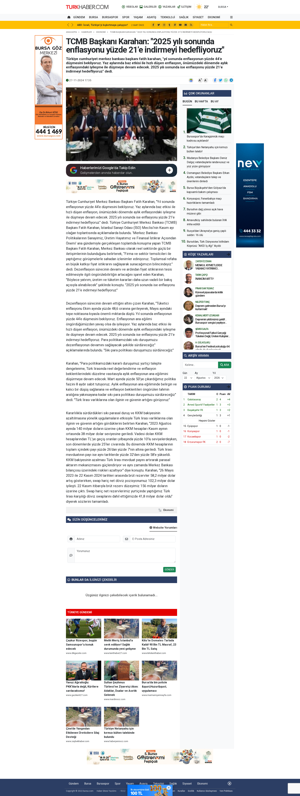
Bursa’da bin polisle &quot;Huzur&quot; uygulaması (154, 686)
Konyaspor (194, 431)
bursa (222, 7)
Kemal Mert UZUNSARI (207, 315)
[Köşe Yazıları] (188, 265)
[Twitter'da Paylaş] (220, 80)
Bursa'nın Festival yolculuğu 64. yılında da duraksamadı (212, 348)
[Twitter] (158, 25)
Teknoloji (167, 17)
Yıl (214, 373)
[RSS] (191, 25)
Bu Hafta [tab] (201, 101)
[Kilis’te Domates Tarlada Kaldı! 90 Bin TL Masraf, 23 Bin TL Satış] (159, 628)
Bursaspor (110, 17)
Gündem (79, 17)
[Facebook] (153, 25)
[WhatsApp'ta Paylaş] (225, 80)
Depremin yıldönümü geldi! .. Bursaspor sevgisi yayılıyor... (211, 321)
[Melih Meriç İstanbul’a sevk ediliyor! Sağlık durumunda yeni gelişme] (121, 628)
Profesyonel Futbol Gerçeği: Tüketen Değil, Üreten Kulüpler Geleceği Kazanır (211, 336)
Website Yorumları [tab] (164, 527)
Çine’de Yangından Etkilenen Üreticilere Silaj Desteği (82, 733)
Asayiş (151, 17)
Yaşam (138, 17)
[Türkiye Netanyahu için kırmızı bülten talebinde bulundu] (121, 717)
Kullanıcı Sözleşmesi (207, 791)
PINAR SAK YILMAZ (204, 288)
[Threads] (174, 25)
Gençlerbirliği (195, 415)
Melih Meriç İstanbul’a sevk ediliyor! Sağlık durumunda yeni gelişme (120, 644)
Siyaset (198, 17)
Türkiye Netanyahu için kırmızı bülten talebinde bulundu (119, 733)
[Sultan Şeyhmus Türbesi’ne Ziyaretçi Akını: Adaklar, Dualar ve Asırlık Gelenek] (121, 670)
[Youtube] (180, 25)
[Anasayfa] (69, 17)
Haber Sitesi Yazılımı (106, 791)
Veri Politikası (226, 791)
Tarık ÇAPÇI (201, 274)
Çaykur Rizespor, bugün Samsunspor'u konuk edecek (81, 644)
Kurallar (181, 791)
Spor (125, 17)
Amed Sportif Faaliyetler (201, 404)
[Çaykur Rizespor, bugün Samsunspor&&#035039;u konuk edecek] (83, 628)
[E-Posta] (185, 25)
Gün (185, 373)
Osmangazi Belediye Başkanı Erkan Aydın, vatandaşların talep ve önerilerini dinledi (208, 177)
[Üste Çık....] (229, 783)
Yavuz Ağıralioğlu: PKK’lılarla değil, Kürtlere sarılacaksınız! (82, 686)
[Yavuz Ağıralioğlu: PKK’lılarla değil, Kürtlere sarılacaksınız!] (83, 670)
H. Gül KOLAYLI (202, 342)
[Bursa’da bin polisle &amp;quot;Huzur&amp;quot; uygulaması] (159, 670)
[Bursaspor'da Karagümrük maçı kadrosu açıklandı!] (209, 120)
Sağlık (184, 17)
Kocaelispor (194, 436)
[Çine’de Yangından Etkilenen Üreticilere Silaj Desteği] (83, 717)
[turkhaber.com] (87, 6)
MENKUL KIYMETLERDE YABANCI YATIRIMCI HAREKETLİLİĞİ (208, 268)
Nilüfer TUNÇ (202, 302)
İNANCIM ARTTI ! (204, 278)
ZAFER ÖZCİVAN (203, 261)
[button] (231, 17)
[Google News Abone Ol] (191, 80)
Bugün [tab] (187, 101)
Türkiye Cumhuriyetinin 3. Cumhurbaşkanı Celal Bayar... (110, 25)
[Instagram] (164, 25)
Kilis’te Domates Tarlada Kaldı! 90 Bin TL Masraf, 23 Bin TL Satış (159, 644)
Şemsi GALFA (201, 329)
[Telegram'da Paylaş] (231, 80)
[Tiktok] (169, 25)
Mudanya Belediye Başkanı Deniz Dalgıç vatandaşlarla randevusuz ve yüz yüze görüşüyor (208, 162)
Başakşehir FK (195, 410)
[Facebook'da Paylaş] (215, 80)
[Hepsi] (228, 254)
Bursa (93, 17)
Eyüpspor (193, 426)
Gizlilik (191, 791)
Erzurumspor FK (197, 442)
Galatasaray (194, 399)
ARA (226, 365)
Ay (196, 373)
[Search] (231, 25)
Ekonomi (214, 17)
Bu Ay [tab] (215, 101)
